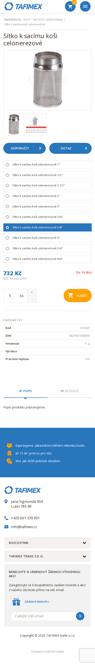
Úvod (26, 19)
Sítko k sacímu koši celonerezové (24, 24)
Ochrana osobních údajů (47, 651)
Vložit (81, 296)
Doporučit (20, 148)
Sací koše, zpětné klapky (48, 19)
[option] (47, 80)
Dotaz (66, 148)
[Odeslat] (80, 616)
